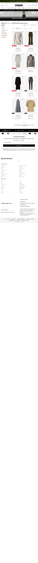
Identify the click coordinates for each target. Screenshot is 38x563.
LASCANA (20, 191)
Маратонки (20, 167)
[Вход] (30, 5)
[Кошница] (36, 5)
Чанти (2, 168)
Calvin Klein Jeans (3, 184)
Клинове (2, 172)
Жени (2, 5)
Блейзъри (20, 171)
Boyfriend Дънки (21, 176)
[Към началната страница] (6, 200)
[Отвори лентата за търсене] (36, 8)
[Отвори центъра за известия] (32, 5)
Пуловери (2, 171)
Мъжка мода (3, 167)
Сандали (20, 175)
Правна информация (12, 220)
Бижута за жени (21, 168)
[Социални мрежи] (2, 203)
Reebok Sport (3, 187)
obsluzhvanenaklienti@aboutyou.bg (11, 150)
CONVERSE (20, 183)
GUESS (20, 180)
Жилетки (2, 176)
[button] (26, 25)
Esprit (2, 180)
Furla (1, 190)
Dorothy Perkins (21, 188)
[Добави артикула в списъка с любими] (22, 31)
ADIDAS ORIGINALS (21, 187)
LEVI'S (2, 183)
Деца (7, 5)
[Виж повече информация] (18, 51)
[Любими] (34, 5)
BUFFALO (2, 188)
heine (2, 191)
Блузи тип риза (21, 172)
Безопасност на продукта (25, 220)
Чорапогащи (3, 175)
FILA (19, 190)
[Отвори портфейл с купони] (28, 5)
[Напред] (34, 8)
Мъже (5, 5)
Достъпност (18, 220)
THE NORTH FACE (21, 184)
